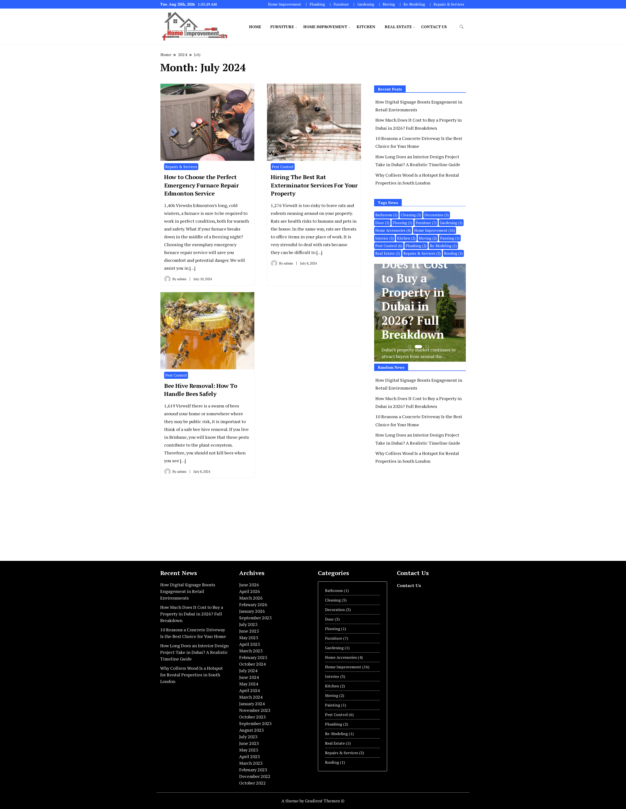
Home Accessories (393, 230)
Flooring (402, 222)
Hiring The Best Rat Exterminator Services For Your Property (314, 185)
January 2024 (252, 703)
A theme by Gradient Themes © (313, 801)
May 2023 (248, 750)
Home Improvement (284, 4)
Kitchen (366, 26)
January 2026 (252, 611)
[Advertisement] (415, 512)
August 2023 (251, 730)
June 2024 (249, 677)
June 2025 (249, 631)
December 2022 (254, 776)
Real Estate (398, 26)
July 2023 (248, 737)
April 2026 (249, 591)
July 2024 (248, 670)
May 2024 (248, 684)
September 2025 (255, 618)
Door (382, 222)
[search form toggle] (461, 26)
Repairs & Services (449, 4)
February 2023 (253, 770)
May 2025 (248, 637)
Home (255, 26)
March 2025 (251, 651)
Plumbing (317, 4)
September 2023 (255, 723)
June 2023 (249, 743)
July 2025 (248, 624)
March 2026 (251, 598)
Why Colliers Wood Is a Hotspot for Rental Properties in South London (191, 674)
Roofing (453, 253)
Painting (449, 238)
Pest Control (282, 166)
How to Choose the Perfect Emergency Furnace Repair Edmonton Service (201, 185)
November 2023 (254, 710)
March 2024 (251, 697)
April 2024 (249, 690)
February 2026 (253, 604)
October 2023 (252, 717)
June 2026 (249, 585)
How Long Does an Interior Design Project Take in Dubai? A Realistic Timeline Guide (194, 652)
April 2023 (249, 756)
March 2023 (251, 763)
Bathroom (386, 214)
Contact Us (434, 26)
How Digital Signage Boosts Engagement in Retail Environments (187, 591)
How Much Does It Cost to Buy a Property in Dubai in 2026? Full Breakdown (191, 613)
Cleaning (411, 214)
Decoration (437, 214)
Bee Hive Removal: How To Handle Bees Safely (200, 390)
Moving (389, 4)
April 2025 (249, 644)
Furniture (341, 4)
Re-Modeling (414, 4)
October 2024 (252, 664)
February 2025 (253, 657)
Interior (384, 238)
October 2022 (252, 783)
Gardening (365, 4)
